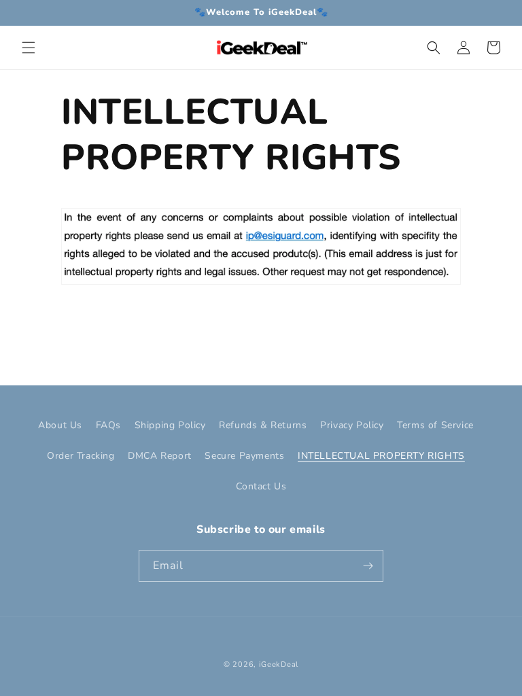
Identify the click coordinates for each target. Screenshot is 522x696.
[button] (29, 48)
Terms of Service (435, 425)
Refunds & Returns (263, 425)
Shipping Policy (170, 425)
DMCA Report (160, 455)
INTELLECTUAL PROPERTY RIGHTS (381, 455)
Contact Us (261, 486)
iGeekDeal (278, 664)
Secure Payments (244, 455)
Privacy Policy (351, 425)
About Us (60, 425)
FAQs (108, 425)
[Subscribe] (368, 566)
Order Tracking (80, 455)
